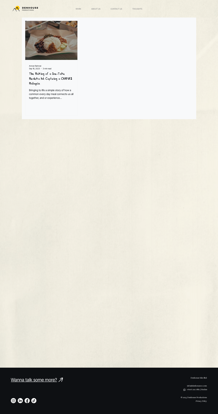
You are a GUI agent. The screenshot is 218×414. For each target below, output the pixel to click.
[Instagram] (13, 400)
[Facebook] (27, 400)
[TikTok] (33, 400)
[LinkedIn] (20, 400)
